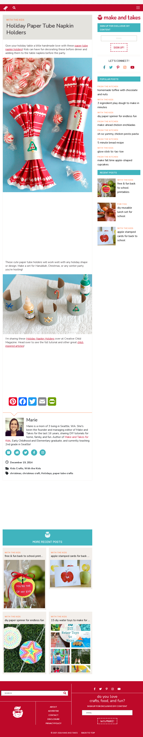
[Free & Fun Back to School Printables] (24, 583)
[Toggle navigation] (138, 7)
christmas (15, 473)
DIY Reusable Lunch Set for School (124, 212)
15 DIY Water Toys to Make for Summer (70, 620)
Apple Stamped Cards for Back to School (70, 556)
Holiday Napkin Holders (40, 338)
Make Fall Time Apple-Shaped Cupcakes (114, 162)
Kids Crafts (16, 468)
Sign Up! (119, 47)
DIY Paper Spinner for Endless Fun (24, 620)
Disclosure (53, 719)
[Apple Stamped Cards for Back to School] (70, 573)
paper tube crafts (63, 473)
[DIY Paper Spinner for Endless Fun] (24, 647)
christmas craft (31, 473)
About (53, 707)
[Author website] (17, 452)
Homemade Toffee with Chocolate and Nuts (117, 92)
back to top (88, 733)
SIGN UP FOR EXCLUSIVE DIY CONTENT (107, 706)
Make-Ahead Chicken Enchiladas (116, 125)
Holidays (46, 473)
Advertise (53, 711)
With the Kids (15, 20)
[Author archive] (8, 452)
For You (122, 204)
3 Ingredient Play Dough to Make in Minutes (118, 105)
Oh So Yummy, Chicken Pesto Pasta (118, 134)
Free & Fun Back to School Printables (24, 556)
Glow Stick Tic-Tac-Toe (110, 151)
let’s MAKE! (107, 721)
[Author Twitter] (25, 452)
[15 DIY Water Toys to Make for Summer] (70, 647)
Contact (53, 715)
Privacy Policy (53, 723)
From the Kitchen (107, 86)
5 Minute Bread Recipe (110, 143)
